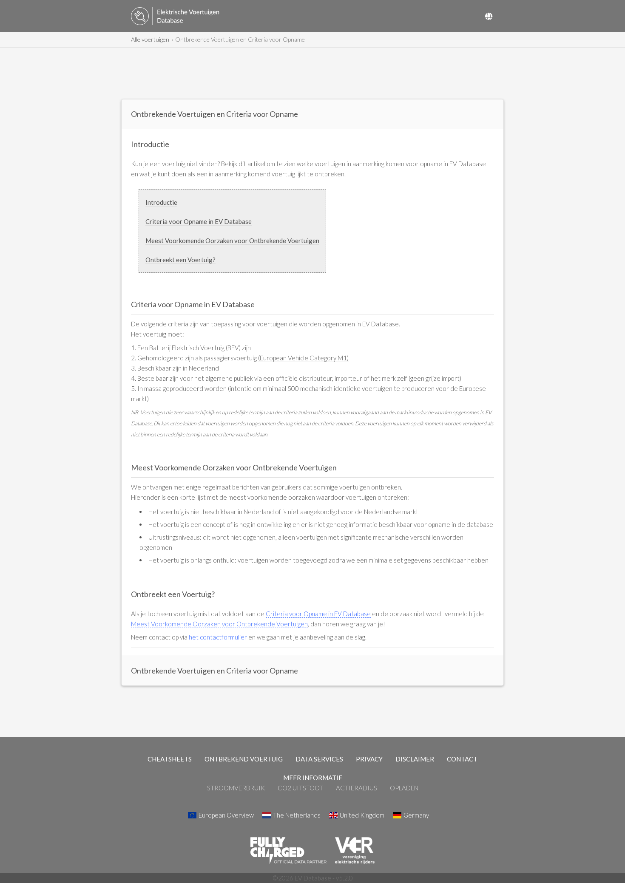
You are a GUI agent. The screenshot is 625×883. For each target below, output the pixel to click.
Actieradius (356, 788)
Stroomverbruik (236, 788)
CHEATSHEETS (170, 759)
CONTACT (462, 759)
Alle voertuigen (150, 39)
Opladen (404, 788)
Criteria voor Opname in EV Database (198, 221)
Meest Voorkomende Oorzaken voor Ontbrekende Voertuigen (232, 240)
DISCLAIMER (414, 759)
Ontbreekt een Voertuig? (180, 259)
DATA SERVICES (319, 759)
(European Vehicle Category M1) (303, 358)
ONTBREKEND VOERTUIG (244, 759)
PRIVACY (369, 759)
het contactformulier (218, 637)
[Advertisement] (312, 73)
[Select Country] (488, 16)
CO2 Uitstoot (300, 788)
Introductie (161, 202)
